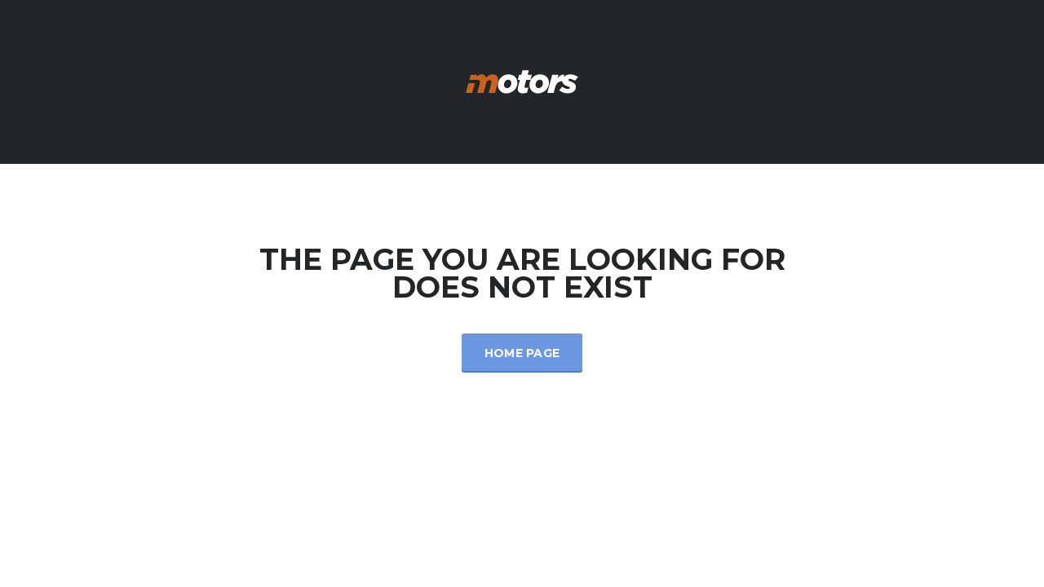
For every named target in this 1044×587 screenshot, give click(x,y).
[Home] (522, 80)
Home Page (522, 353)
